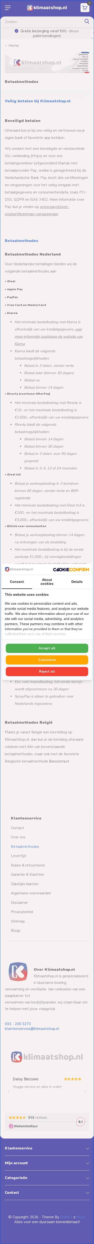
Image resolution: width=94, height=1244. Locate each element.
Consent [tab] (17, 582)
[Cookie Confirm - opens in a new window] (71, 569)
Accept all (47, 648)
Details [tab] (77, 582)
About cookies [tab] (47, 582)
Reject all (47, 671)
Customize (47, 660)
